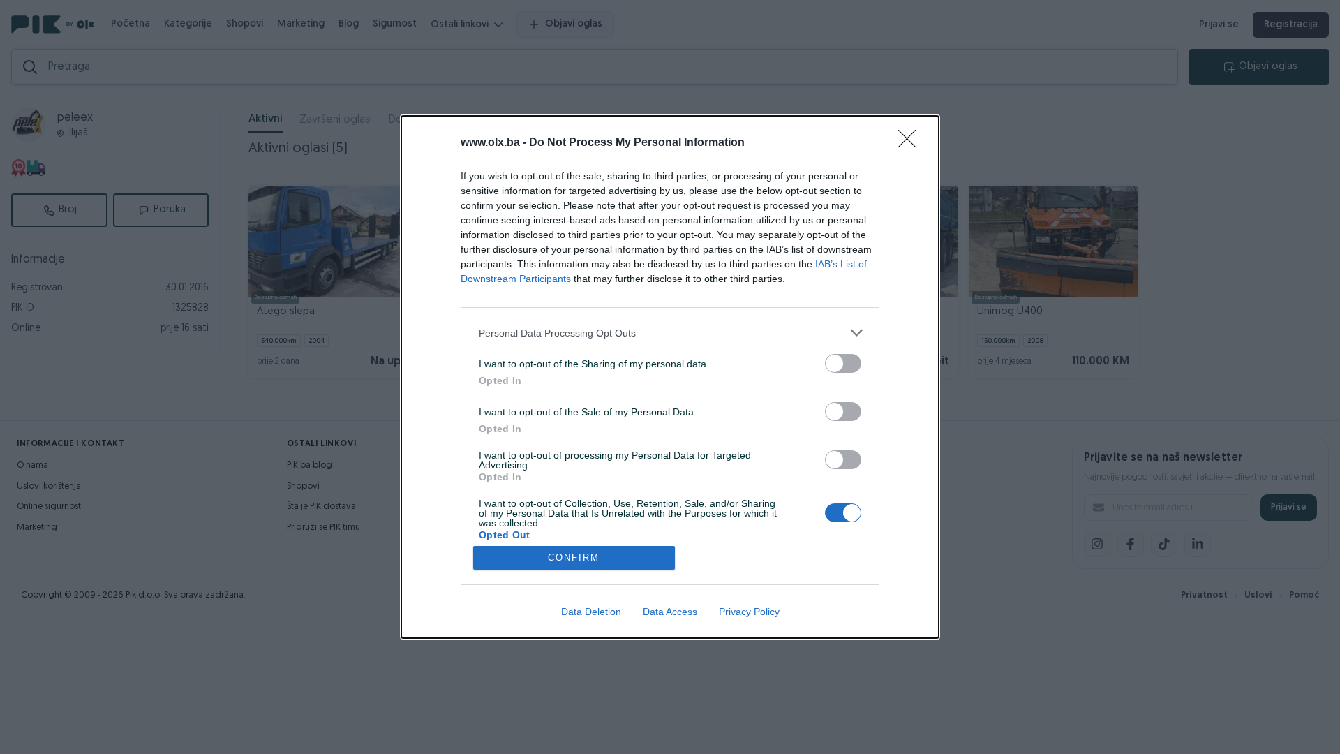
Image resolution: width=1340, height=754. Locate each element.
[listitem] (670, 332)
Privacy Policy (749, 611)
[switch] (843, 363)
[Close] (911, 143)
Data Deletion (591, 611)
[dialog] (670, 377)
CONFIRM (574, 557)
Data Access (670, 611)
